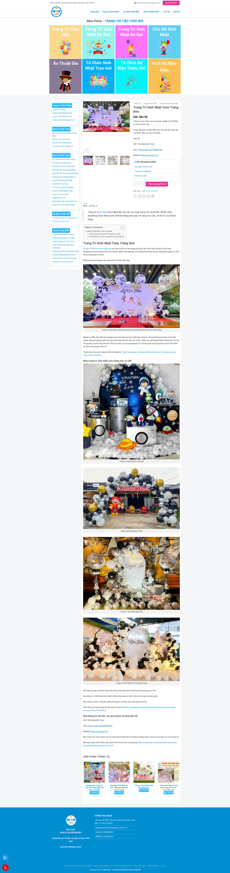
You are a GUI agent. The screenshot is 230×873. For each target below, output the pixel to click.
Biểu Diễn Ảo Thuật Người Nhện (64, 170)
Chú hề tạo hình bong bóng (63, 187)
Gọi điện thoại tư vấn (143, 167)
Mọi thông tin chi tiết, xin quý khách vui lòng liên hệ (107, 236)
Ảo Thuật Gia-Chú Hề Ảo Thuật (63, 159)
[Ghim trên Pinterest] (148, 196)
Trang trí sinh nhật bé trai (62, 117)
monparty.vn (108, 836)
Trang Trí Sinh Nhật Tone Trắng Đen (99, 231)
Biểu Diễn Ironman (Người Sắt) (63, 166)
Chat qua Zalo (141, 176)
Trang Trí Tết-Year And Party (62, 262)
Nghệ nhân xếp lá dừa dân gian (64, 201)
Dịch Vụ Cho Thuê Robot (61, 139)
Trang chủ (94, 12)
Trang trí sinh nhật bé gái (62, 113)
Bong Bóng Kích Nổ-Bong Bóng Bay (65, 251)
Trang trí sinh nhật (110, 12)
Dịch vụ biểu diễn (151, 12)
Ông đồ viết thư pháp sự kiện (63, 205)
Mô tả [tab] (85, 206)
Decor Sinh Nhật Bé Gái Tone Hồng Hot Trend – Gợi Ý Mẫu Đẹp (169, 787)
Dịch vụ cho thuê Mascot (62, 143)
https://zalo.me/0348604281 (150, 150)
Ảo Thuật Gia (65, 63)
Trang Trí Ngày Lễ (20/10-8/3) (63, 241)
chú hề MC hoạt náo (60, 184)
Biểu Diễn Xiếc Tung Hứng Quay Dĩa (65, 173)
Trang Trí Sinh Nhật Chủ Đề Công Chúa (144, 786)
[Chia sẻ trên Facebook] (135, 196)
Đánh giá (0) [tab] (93, 206)
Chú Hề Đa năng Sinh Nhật (62, 180)
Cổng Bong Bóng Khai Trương (63, 238)
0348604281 (108, 832)
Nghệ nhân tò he (58, 198)
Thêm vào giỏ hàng (157, 184)
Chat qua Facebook (143, 171)
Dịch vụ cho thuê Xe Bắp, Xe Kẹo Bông (64, 134)
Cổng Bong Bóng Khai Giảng (63, 235)
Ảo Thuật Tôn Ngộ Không (61, 163)
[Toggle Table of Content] (121, 228)
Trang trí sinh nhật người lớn (63, 120)
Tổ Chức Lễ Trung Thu (60, 221)
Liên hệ (176, 12)
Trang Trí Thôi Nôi (58, 110)
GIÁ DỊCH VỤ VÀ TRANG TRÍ (62, 146)
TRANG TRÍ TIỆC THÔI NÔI (124, 21)
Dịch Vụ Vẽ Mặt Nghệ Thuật (62, 191)
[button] (86, 151)
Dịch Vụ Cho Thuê (61, 129)
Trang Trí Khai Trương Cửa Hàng (64, 258)
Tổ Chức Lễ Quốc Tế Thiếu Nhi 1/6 (65, 218)
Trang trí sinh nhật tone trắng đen (97, 248)
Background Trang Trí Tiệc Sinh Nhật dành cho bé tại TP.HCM (94, 787)
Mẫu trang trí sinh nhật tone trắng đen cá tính (105, 234)
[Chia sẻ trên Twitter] (140, 196)
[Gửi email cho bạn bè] (144, 196)
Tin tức (166, 12)
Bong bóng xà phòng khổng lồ (64, 177)
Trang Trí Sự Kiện (61, 230)
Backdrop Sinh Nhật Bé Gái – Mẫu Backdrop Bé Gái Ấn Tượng (119, 787)
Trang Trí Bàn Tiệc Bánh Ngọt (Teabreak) (63, 246)
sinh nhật (101, 212)
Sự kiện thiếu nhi (131, 12)
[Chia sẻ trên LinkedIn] (153, 196)
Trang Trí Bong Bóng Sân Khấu (63, 255)
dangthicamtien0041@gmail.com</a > (111, 828)
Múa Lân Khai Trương (60, 194)
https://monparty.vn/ (150, 155)
